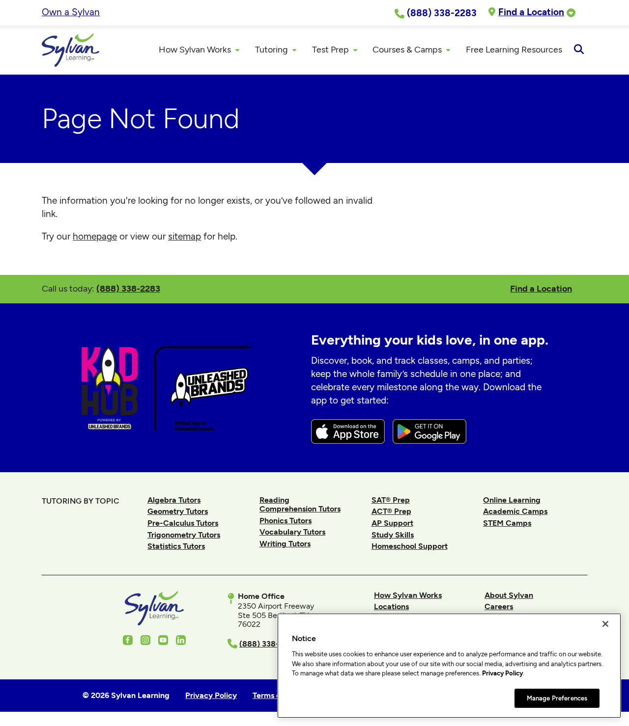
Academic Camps (515, 511)
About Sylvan (509, 595)
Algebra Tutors (173, 500)
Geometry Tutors (177, 511)
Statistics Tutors (176, 546)
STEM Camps (507, 523)
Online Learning (512, 500)
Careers (499, 606)
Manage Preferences (557, 697)
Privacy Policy (502, 673)
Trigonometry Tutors (183, 534)
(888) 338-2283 (128, 288)
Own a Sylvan (71, 12)
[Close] (605, 624)
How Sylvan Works (408, 595)
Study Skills (393, 534)
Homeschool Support (410, 546)
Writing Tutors (285, 543)
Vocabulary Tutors (292, 532)
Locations (391, 606)
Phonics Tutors (285, 520)
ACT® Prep (391, 511)
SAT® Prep (391, 500)
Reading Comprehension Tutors (300, 504)
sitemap (184, 236)
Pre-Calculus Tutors (182, 523)
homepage (95, 236)
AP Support (392, 523)
